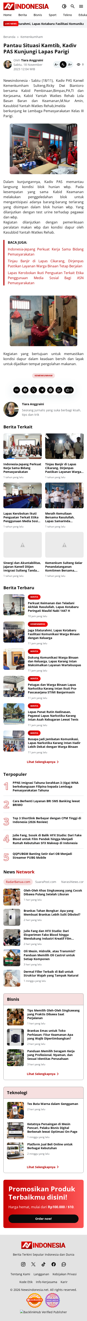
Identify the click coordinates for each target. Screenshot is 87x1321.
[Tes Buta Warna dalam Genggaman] (15, 1110)
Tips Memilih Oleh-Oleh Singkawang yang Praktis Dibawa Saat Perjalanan (53, 1014)
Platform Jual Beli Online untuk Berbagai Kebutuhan (50, 1146)
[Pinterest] (50, 390)
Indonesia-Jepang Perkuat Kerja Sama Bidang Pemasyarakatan (22, 468)
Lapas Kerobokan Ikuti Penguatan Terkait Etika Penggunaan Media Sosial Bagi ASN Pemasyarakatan (46, 277)
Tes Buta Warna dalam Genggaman (52, 1104)
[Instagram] (23, 1264)
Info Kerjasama (46, 1282)
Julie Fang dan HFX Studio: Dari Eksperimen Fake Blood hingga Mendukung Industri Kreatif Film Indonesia (47, 935)
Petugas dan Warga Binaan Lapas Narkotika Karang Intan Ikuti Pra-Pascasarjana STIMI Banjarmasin (52, 688)
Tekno (67, 15)
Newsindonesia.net (34, 1290)
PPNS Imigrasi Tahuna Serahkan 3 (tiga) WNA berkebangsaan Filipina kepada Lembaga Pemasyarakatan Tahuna (46, 786)
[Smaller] (56, 64)
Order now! (43, 1219)
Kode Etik (26, 1282)
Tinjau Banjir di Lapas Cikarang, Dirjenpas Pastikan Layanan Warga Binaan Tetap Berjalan (63, 468)
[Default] (63, 64)
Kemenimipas (37, 624)
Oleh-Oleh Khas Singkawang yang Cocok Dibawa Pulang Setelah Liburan (53, 892)
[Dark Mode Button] (64, 6)
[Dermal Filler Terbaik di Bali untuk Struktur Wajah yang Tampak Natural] (11, 978)
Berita (22, 15)
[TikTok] (43, 1264)
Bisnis (38, 15)
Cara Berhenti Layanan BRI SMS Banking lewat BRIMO (46, 803)
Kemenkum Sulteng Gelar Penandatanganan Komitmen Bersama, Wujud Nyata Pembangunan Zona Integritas (63, 567)
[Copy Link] (16, 390)
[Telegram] (42, 390)
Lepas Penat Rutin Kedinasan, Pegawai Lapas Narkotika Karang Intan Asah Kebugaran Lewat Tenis (53, 715)
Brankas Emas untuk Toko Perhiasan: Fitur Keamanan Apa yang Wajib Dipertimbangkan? (50, 1034)
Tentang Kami (20, 1274)
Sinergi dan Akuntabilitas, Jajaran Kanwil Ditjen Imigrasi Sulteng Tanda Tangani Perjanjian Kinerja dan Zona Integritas (22, 567)
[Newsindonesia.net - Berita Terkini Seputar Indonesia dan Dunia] (26, 6)
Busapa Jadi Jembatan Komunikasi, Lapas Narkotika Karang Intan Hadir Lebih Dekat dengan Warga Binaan (54, 743)
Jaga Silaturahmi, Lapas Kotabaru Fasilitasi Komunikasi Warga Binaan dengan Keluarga (54, 634)
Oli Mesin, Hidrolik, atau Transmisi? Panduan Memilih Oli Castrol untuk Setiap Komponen (49, 955)
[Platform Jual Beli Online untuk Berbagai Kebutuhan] (15, 1150)
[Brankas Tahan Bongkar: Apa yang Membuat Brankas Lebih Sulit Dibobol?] (11, 917)
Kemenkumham (43, 375)
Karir (64, 1282)
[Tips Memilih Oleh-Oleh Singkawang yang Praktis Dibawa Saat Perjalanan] (15, 1017)
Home (7, 15)
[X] (33, 390)
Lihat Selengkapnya (41, 762)
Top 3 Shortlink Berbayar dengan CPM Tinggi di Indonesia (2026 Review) (47, 820)
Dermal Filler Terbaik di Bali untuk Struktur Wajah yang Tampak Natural (51, 973)
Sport (52, 15)
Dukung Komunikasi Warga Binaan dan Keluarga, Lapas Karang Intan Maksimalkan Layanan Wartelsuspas (54, 661)
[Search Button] (72, 6)
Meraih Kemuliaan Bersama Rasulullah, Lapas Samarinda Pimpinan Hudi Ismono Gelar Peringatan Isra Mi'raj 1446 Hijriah (62, 517)
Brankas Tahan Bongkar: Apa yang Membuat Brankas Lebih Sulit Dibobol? (52, 912)
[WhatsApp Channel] (64, 1264)
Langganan (41, 1274)
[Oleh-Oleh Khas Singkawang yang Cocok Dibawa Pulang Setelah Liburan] (11, 897)
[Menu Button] (81, 6)
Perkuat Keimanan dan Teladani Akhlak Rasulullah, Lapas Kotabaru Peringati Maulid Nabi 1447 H (53, 607)
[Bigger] (70, 64)
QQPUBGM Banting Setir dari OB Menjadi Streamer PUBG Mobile (42, 856)
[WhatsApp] (59, 390)
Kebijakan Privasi (65, 1274)
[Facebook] (25, 390)
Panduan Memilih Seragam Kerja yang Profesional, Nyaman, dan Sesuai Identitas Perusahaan (51, 1055)
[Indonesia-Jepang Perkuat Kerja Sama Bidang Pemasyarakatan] (22, 446)
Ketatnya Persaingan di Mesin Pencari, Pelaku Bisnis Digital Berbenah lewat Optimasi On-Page (52, 1128)
